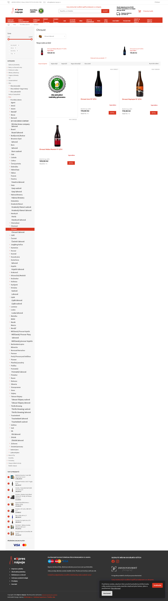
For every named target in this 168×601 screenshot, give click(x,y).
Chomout (14, 226)
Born (12, 145)
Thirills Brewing (16, 406)
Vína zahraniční (15, 92)
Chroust (14, 229)
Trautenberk (15, 415)
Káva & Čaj (12, 455)
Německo (14, 347)
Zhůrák (13, 437)
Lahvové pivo (14, 453)
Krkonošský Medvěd (18, 275)
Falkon (13, 173)
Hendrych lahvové (18, 220)
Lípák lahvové (16, 300)
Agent (13, 103)
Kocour (13, 251)
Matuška (14, 316)
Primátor (14, 375)
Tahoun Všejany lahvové (20, 403)
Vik (12, 431)
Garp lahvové (16, 191)
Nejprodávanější (76, 64)
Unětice (13, 425)
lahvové (14, 142)
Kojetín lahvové (17, 269)
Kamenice (14, 248)
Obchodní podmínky (18, 572)
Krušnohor (15, 278)
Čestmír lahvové (17, 241)
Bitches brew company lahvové (20, 125)
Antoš (13, 106)
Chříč (13, 235)
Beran (13, 115)
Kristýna (14, 288)
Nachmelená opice (17, 344)
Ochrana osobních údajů (19, 578)
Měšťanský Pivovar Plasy (21, 334)
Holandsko (15, 201)
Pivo (10, 97)
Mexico (13, 325)
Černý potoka (16, 164)
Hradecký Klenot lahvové (21, 210)
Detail (112, 113)
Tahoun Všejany (16, 396)
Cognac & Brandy (14, 75)
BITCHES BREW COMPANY (20, 121)
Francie (13, 176)
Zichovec (14, 444)
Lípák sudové (16, 303)
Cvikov (13, 161)
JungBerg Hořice (17, 245)
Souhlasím (157, 585)
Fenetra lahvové (17, 182)
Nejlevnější (54, 64)
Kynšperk (14, 285)
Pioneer (14, 360)
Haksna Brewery (17, 195)
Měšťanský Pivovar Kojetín (20, 331)
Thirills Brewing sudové (20, 409)
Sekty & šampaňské (14, 94)
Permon (14, 353)
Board (13, 129)
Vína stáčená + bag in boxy (19, 89)
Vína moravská (15, 86)
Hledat (105, 11)
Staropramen (16, 387)
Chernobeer (15, 223)
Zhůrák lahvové (17, 440)
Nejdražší (64, 64)
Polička (13, 366)
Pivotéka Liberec (16, 100)
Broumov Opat (16, 139)
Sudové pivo (14, 450)
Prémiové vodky (13, 70)
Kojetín (13, 266)
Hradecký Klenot (17, 204)
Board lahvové (17, 132)
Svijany (13, 393)
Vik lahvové (15, 434)
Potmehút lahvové (18, 372)
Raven (13, 378)
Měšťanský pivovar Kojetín (22, 341)
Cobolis (13, 157)
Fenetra (14, 179)
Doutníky (11, 458)
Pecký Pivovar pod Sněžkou (21, 356)
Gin (9, 78)
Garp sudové (16, 188)
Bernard (14, 118)
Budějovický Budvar (18, 136)
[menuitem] (11, 21)
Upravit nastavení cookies (49, 595)
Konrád (13, 254)
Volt (12, 428)
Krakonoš (14, 272)
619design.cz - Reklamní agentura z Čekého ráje (39, 597)
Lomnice (14, 307)
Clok (12, 154)
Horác (13, 216)
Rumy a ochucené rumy (15, 67)
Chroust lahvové (17, 232)
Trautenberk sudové (19, 422)
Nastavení (107, 593)
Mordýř (13, 328)
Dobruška (14, 167)
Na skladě (15, 45)
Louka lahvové (17, 313)
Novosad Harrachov (18, 350)
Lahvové (14, 294)
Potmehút (14, 369)
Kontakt (14, 584)
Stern (13, 390)
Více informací (116, 588)
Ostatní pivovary (17, 447)
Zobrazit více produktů (97, 58)
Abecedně (88, 64)
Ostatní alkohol (13, 81)
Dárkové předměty (14, 65)
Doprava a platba (17, 569)
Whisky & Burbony (14, 73)
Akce (13, 48)
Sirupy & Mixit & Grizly (15, 463)
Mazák (13, 322)
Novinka (14, 51)
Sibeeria (14, 384)
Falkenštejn (15, 170)
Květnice (14, 282)
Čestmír (14, 238)
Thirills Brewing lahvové (21, 412)
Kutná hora (15, 260)
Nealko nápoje (13, 466)
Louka (13, 310)
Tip (13, 54)
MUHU (13, 319)
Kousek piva (15, 257)
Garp (13, 185)
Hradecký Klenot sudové (21, 207)
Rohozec (14, 381)
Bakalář (13, 112)
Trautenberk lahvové (19, 418)
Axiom (13, 109)
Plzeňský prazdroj (17, 363)
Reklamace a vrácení (18, 575)
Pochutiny (11, 461)
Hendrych (14, 213)
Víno (10, 83)
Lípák (13, 297)
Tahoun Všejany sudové (20, 399)
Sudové (14, 291)
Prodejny (14, 581)
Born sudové (16, 151)
